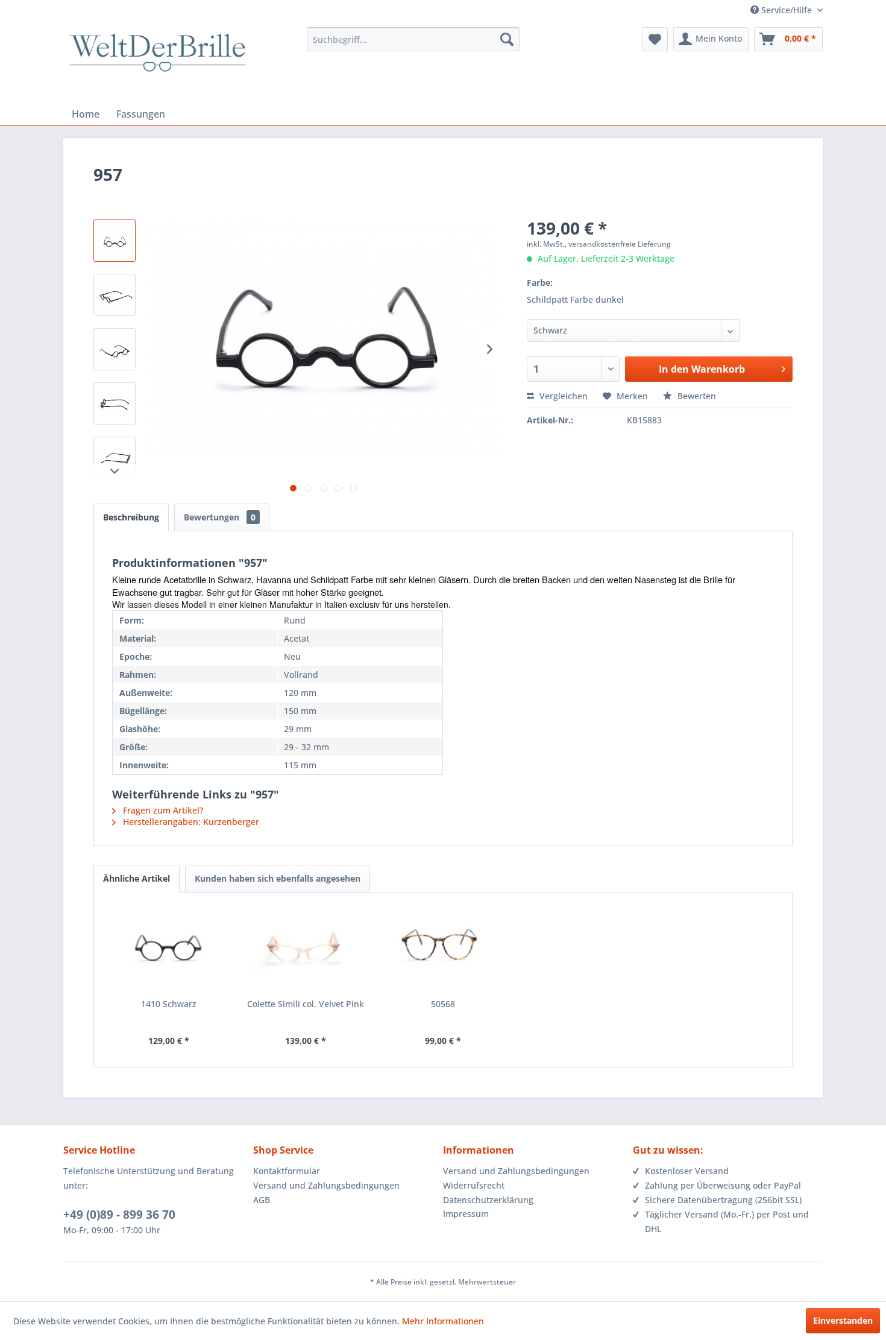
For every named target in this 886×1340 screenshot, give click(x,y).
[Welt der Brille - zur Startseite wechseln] (158, 63)
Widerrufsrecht (473, 1185)
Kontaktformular (286, 1171)
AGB (261, 1200)
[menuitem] (413, 39)
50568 (443, 1004)
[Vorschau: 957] (114, 241)
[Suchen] (507, 39)
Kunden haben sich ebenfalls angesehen (277, 878)
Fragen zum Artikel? (162, 810)
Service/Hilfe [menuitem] (786, 10)
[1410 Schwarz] (168, 950)
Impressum (466, 1213)
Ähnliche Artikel (136, 878)
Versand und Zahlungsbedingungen (326, 1185)
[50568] (443, 950)
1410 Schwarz (168, 1004)
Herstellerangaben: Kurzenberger (190, 821)
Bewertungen (220, 517)
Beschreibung (131, 517)
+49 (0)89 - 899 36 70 (119, 1214)
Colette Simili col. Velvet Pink (305, 1004)
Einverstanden (843, 1320)
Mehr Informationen (443, 1321)
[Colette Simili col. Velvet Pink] (306, 950)
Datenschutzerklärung (488, 1200)
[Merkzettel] (655, 39)
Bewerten (695, 396)
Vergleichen (562, 396)
